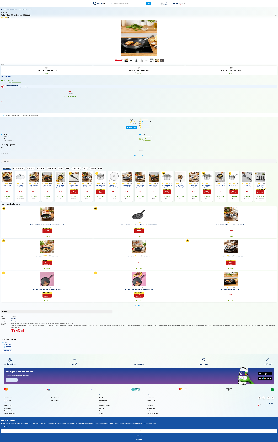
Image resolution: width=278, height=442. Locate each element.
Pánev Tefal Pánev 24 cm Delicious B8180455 (153, 186)
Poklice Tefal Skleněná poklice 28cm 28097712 (21, 186)
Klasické (8, 347)
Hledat (148, 3)
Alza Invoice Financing (152, 413)
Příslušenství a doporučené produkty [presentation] (30, 115)
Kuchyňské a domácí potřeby (10, 9)
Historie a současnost (104, 405)
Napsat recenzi (132, 127)
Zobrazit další (138, 305)
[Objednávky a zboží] (174, 3)
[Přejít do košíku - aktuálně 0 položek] (184, 3)
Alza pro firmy (150, 397)
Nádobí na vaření (23, 9)
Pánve (30, 9)
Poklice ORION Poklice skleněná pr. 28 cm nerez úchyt (114, 186)
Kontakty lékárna (103, 400)
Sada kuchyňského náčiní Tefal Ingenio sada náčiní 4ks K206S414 (260, 186)
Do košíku (48, 236)
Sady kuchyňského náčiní (260, 199)
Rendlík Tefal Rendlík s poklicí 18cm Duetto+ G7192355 (234, 186)
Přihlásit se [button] (165, 4)
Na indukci (8, 346)
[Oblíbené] (177, 3)
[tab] (3, 115)
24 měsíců (13, 318)
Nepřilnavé (8, 344)
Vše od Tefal (4, 12)
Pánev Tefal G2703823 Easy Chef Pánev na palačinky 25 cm (180, 186)
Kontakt (101, 397)
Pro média (101, 413)
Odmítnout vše (139, 439)
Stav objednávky (55, 397)
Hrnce (100, 198)
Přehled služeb (7, 416)
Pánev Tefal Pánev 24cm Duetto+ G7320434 (7, 186)
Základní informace (103, 403)
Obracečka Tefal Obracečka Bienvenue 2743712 (73, 186)
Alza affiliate (150, 405)
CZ (260, 404)
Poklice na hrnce (20, 198)
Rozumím (139, 431)
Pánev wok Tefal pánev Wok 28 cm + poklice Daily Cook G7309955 (87, 186)
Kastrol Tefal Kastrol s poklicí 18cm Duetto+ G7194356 (207, 186)
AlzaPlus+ (149, 403)
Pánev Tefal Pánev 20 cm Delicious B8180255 (47, 186)
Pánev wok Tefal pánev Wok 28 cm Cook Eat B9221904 (140, 186)
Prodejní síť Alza (8, 405)
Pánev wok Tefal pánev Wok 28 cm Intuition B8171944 (60, 186)
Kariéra (101, 410)
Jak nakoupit (54, 403)
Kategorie (4, 311)
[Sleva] (70, 173)
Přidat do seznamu (6, 101)
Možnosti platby (7, 400)
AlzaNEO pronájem (151, 400)
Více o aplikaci (10, 380)
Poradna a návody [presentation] (16, 115)
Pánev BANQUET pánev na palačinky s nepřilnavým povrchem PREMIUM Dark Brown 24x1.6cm (194, 186)
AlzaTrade (149, 410)
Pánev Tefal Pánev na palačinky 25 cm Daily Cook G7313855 (127, 186)
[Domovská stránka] (1, 9)
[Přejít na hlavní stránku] (99, 3)
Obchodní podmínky (8, 410)
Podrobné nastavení (139, 435)
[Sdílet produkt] (276, 15)
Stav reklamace (55, 400)
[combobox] (127, 3)
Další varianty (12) (5, 76)
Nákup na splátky (8, 408)
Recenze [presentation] (8, 115)
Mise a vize (101, 408)
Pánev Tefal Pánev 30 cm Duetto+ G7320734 (34, 186)
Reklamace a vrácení (8, 403)
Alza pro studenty (151, 408)
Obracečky (73, 198)
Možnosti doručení (8, 397)
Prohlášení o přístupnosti (9, 413)
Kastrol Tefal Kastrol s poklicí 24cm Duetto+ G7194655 (100, 186)
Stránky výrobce (14, 320)
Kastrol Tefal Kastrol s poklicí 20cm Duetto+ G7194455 (167, 186)
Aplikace (101, 416)
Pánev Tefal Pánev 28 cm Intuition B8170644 (220, 186)
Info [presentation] (3, 115)
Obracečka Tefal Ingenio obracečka (247, 186)
